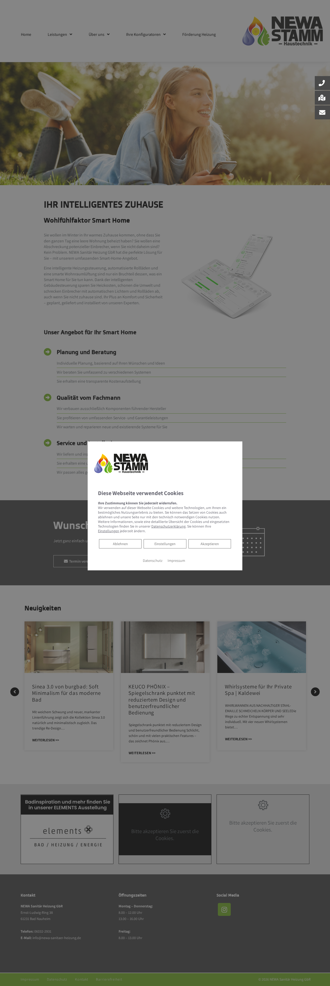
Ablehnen (120, 543)
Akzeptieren (210, 543)
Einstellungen (165, 543)
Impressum (176, 560)
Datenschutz (152, 560)
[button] (322, 83)
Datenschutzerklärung (168, 526)
